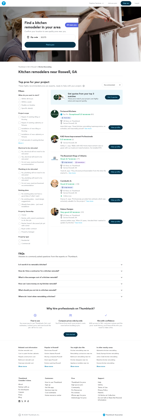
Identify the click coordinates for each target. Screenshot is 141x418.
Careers (21, 392)
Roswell (34, 67)
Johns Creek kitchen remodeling (107, 356)
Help (99, 382)
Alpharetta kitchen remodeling (106, 350)
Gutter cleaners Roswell (52, 353)
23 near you (72, 25)
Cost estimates (50, 393)
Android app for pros (78, 398)
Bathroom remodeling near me (80, 356)
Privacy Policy (103, 390)
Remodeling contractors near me (81, 353)
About (20, 384)
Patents (100, 393)
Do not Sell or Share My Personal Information (110, 399)
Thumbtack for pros (78, 382)
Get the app (49, 387)
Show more (22, 366)
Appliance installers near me (79, 363)
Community (75, 387)
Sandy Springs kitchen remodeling (108, 353)
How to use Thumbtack (53, 382)
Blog (20, 397)
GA (29, 67)
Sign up (47, 385)
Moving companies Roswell (53, 356)
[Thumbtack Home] (3, 3)
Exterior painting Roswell (53, 363)
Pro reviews (75, 393)
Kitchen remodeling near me (79, 350)
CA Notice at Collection (106, 395)
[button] (64, 114)
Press (20, 395)
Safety (100, 385)
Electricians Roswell (51, 350)
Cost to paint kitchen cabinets (28, 353)
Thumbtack (22, 67)
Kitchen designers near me (79, 360)
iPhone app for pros (78, 395)
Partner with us (23, 387)
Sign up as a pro (77, 385)
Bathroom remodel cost (26, 360)
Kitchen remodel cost (25, 350)
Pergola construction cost (26, 356)
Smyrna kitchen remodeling (105, 363)
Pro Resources (76, 390)
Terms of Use (103, 387)
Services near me (51, 390)
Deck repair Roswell (51, 360)
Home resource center (53, 395)
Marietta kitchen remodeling (106, 360)
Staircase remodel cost (26, 363)
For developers (23, 390)
